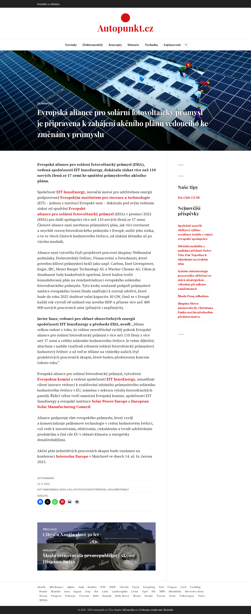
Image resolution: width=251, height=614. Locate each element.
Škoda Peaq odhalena (193, 296)
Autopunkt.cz (125, 28)
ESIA (63, 490)
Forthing (195, 587)
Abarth (41, 587)
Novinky (71, 45)
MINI (162, 591)
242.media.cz (130, 609)
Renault (106, 595)
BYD (103, 587)
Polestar (70, 595)
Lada (105, 591)
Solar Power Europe (109, 401)
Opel (145, 591)
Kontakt (168, 609)
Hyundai (55, 591)
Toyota (160, 595)
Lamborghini (119, 591)
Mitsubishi (175, 591)
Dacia (135, 587)
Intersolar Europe (72, 456)
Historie (133, 45)
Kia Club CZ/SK (189, 197)
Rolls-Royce (122, 595)
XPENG (43, 600)
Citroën (124, 587)
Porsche (84, 595)
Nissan (43, 595)
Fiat (161, 587)
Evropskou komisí (53, 379)
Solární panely (119, 490)
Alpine (71, 587)
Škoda (137, 595)
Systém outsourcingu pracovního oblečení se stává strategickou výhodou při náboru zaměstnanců (194, 280)
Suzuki (148, 595)
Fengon (172, 587)
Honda (43, 591)
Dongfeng (149, 587)
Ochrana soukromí (150, 609)
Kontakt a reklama (48, 4)
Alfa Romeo (56, 587)
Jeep (88, 591)
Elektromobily (93, 45)
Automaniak (45, 478)
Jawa (67, 591)
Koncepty (115, 45)
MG (154, 591)
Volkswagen (186, 595)
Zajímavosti (172, 45)
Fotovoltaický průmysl (91, 490)
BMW (113, 587)
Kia (96, 591)
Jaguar (78, 591)
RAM (95, 595)
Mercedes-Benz (194, 591)
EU (70, 490)
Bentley (92, 587)
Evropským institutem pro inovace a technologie (105, 197)
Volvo (201, 595)
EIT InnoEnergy (70, 191)
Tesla (172, 595)
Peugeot (56, 595)
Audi (81, 587)
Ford (183, 587)
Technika (151, 45)
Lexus (134, 591)
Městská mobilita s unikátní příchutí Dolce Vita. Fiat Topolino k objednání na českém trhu (194, 255)
